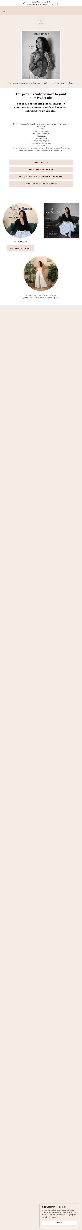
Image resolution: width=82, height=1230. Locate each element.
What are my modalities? (20, 248)
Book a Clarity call (41, 162)
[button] (4, 11)
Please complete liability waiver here (41, 184)
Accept (59, 1223)
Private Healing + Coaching (41, 169)
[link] (41, 22)
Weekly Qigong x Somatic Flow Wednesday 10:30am (41, 176)
